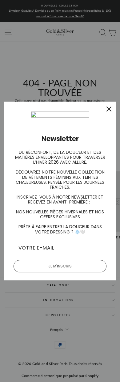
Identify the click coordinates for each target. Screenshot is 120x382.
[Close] (109, 109)
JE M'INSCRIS (60, 266)
